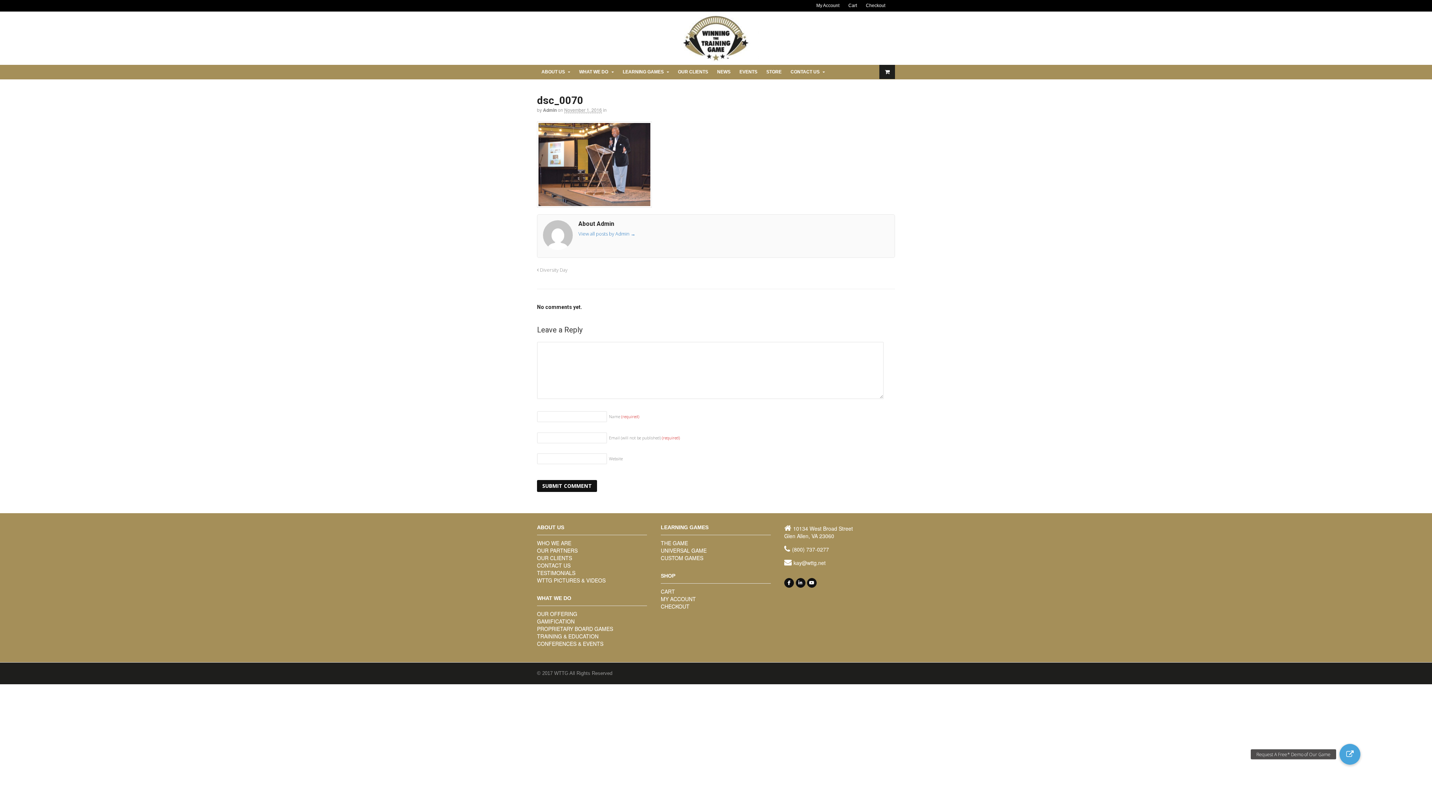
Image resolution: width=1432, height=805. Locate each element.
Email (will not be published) (644, 438)
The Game (674, 543)
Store (774, 72)
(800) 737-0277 (810, 549)
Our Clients (693, 72)
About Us (553, 72)
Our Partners (557, 550)
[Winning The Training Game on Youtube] (812, 583)
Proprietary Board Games (575, 628)
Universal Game (684, 550)
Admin (550, 110)
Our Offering (557, 614)
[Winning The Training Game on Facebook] (789, 583)
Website (616, 458)
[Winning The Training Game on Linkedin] (801, 583)
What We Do (593, 72)
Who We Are (554, 543)
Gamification (556, 621)
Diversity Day (553, 270)
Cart (852, 5)
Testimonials (556, 573)
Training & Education (568, 636)
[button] (1350, 754)
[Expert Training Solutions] (716, 60)
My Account (827, 5)
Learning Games (643, 72)
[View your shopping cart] (887, 72)
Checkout (875, 5)
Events (748, 72)
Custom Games (682, 558)
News (724, 72)
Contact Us (805, 72)
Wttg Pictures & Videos (571, 580)
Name (624, 416)
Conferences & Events (570, 643)
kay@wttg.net (810, 562)
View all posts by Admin (606, 233)
